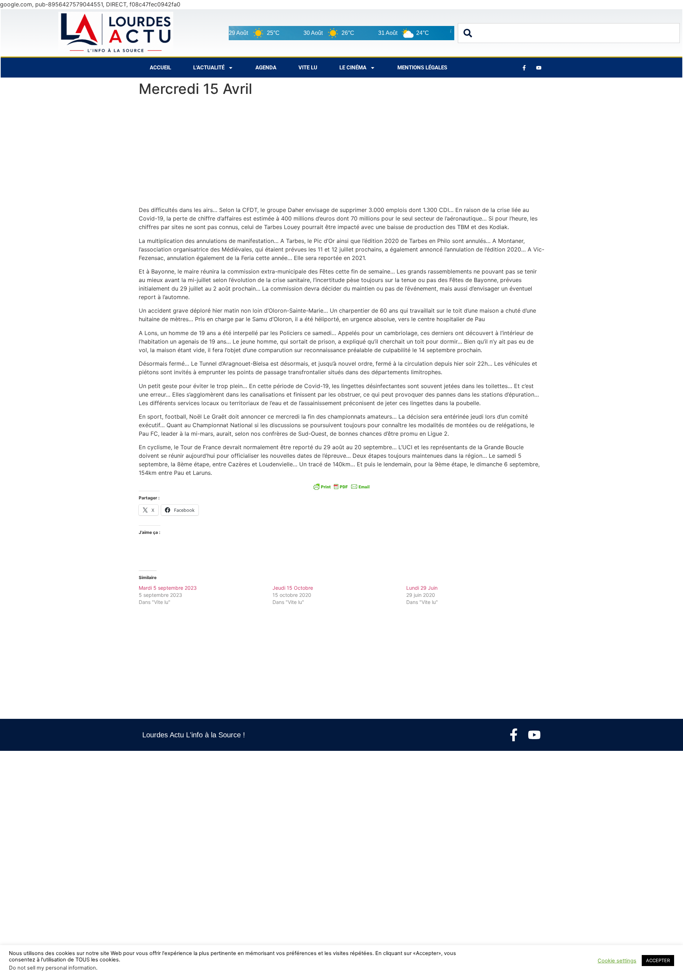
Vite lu (307, 67)
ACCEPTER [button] (658, 960)
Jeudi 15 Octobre (292, 588)
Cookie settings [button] (617, 961)
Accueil (160, 67)
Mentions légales (422, 67)
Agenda (265, 67)
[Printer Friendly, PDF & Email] (341, 486)
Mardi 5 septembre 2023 (168, 588)
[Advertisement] (341, 153)
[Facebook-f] (513, 734)
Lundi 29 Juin (422, 588)
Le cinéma (352, 67)
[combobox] (569, 33)
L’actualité (208, 67)
